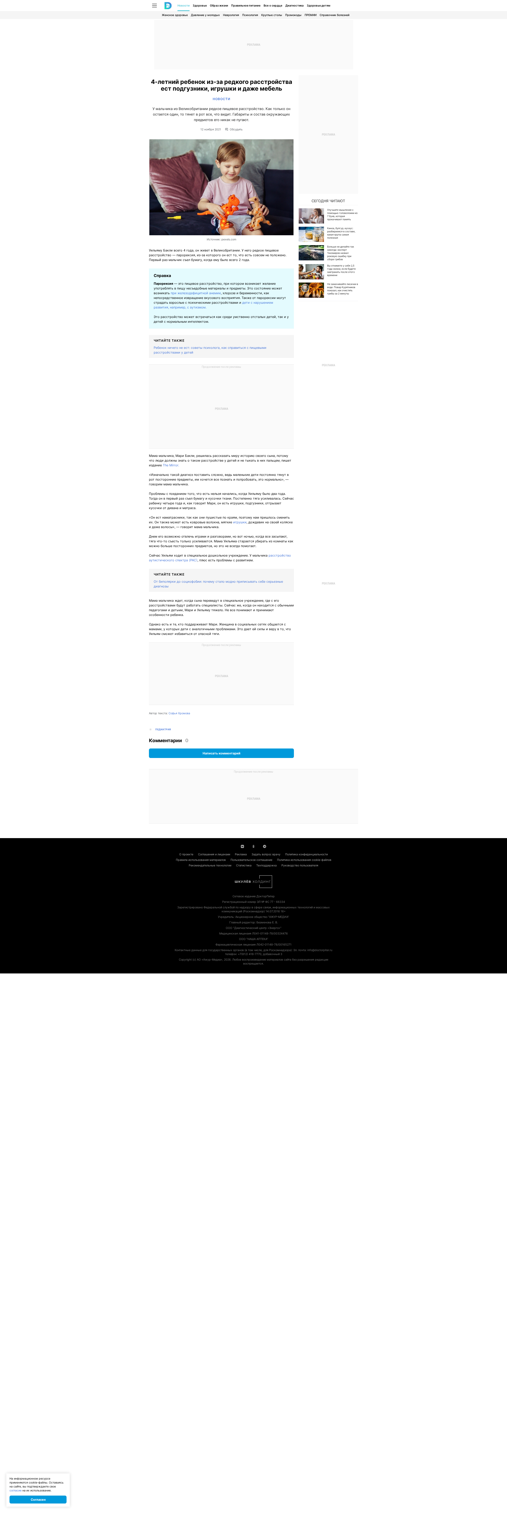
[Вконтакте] (242, 846)
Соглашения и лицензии (214, 854)
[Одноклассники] (253, 846)
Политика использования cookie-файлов (304, 859)
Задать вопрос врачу (266, 854)
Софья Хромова (179, 713)
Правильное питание (245, 5)
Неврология (231, 15)
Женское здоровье (175, 15)
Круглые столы (271, 15)
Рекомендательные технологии (210, 865)
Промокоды (293, 15)
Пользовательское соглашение (251, 859)
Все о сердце (273, 5)
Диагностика (294, 5)
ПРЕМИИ (310, 15)
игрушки (240, 522)
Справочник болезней (334, 15)
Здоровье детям (318, 5)
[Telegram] (264, 846)
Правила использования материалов (201, 859)
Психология (250, 15)
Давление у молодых (205, 15)
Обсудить (236, 129)
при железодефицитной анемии (196, 293)
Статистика (244, 865)
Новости (183, 5)
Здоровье (200, 5)
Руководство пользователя (299, 865)
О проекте (186, 854)
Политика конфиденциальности (306, 854)
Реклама (241, 854)
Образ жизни (219, 5)
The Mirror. (171, 465)
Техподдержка (266, 865)
